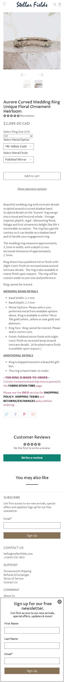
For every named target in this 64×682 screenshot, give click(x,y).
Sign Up (32, 671)
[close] (59, 601)
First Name (11, 624)
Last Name (11, 639)
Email (8, 654)
